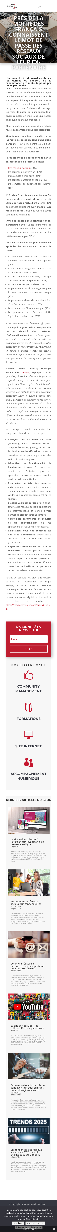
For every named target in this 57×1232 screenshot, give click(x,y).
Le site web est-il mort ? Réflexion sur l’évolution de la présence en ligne (27, 842)
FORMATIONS (29, 719)
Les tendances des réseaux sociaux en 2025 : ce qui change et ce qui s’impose (26, 1152)
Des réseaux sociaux (19, 167)
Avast (25, 372)
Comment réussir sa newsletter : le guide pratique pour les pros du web (27, 966)
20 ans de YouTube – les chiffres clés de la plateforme (27, 1027)
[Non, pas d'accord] (53, 1219)
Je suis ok (18, 1223)
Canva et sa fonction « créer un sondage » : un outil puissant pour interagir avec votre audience (28, 1089)
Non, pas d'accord (35, 1223)
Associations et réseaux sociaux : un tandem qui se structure (26, 904)
